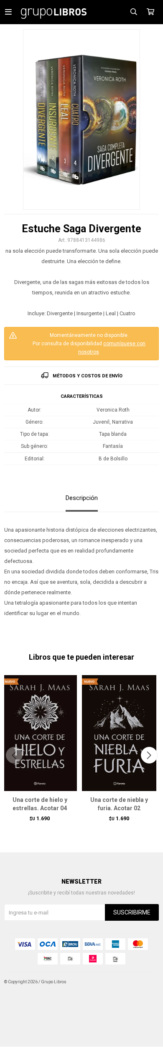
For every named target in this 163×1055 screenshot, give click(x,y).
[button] (149, 755)
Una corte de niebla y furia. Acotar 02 (119, 803)
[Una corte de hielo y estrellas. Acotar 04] (39, 733)
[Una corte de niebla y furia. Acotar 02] (119, 733)
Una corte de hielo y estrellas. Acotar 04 (40, 803)
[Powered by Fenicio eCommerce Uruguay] (146, 982)
